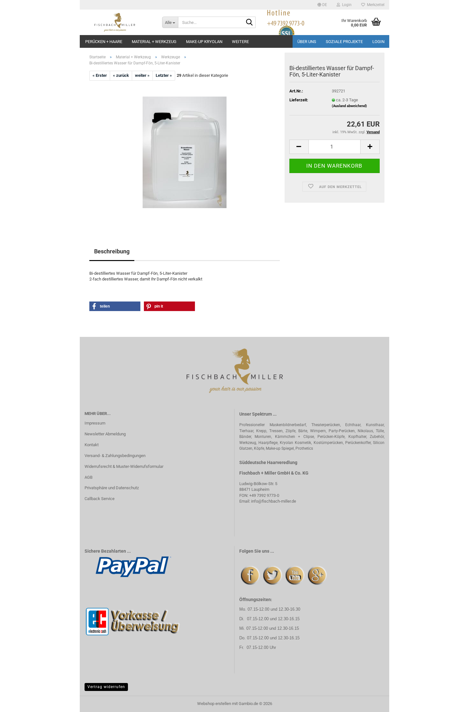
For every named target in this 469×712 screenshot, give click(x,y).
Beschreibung (112, 251)
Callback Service (100, 498)
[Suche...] (249, 22)
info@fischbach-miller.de (273, 501)
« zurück (121, 75)
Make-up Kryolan (204, 41)
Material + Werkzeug (154, 41)
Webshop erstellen (214, 703)
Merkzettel (374, 5)
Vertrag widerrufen (106, 687)
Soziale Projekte (344, 41)
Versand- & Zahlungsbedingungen (115, 455)
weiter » (142, 75)
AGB (89, 477)
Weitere (240, 41)
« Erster (100, 75)
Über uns (306, 41)
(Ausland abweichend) (349, 106)
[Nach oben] (451, 702)
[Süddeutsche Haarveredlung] (119, 22)
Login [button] (346, 5)
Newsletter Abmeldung (105, 434)
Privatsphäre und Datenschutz (112, 487)
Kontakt (92, 444)
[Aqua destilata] (185, 151)
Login (378, 41)
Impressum (95, 423)
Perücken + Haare (103, 41)
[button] (322, 5)
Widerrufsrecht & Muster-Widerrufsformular (124, 466)
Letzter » (164, 75)
